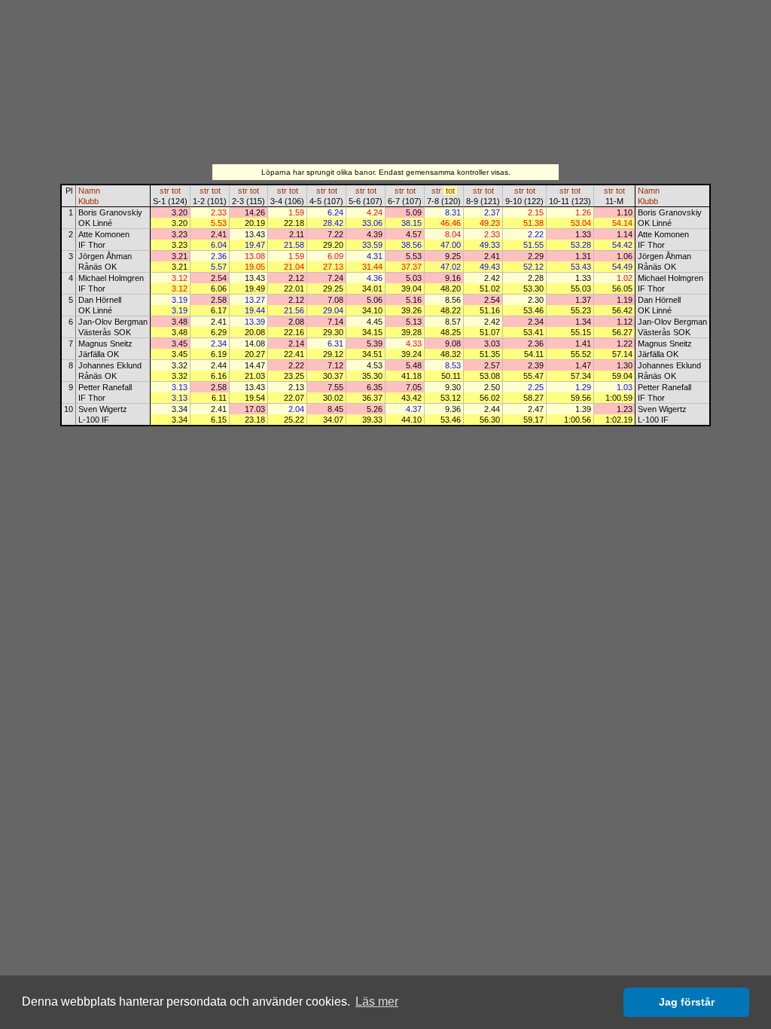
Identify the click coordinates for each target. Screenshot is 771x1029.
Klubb (88, 201)
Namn (89, 190)
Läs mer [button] (376, 1001)
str (164, 190)
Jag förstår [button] (687, 1002)
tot (176, 190)
